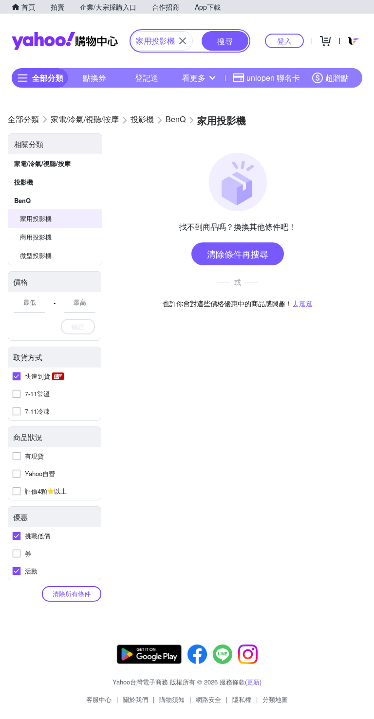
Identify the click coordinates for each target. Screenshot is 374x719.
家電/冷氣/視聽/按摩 (42, 163)
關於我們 (135, 699)
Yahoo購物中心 (65, 41)
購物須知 (172, 699)
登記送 (146, 77)
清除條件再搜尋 (237, 253)
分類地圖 (275, 699)
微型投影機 (36, 255)
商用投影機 (36, 236)
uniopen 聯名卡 (273, 77)
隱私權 (241, 699)
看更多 (194, 77)
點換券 (94, 77)
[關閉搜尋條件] (182, 41)
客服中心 (99, 699)
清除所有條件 (72, 593)
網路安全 (208, 699)
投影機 (23, 181)
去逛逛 (302, 303)
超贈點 (337, 77)
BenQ (22, 200)
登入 (284, 41)
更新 (253, 681)
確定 (78, 326)
